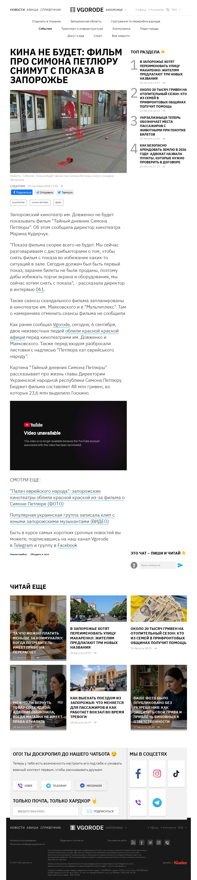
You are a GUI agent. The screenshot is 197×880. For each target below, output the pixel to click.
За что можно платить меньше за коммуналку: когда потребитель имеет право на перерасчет (38, 642)
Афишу (142, 9)
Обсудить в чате (40, 554)
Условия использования (23, 840)
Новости (17, 9)
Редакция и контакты (71, 840)
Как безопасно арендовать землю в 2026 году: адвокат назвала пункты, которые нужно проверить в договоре (163, 153)
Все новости (121, 36)
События (45, 28)
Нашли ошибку (18, 554)
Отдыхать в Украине (46, 21)
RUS (174, 9)
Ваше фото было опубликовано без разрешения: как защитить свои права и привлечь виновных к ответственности (158, 710)
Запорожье (114, 827)
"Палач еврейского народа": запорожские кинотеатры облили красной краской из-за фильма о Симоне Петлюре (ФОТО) (67, 497)
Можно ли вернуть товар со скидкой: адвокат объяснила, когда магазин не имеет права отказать (37, 712)
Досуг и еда (76, 36)
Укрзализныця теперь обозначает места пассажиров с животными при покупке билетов (163, 126)
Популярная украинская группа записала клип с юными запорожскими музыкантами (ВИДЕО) (62, 518)
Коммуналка (121, 28)
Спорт (98, 36)
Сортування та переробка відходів (135, 21)
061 (40, 289)
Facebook (67, 545)
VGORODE (90, 827)
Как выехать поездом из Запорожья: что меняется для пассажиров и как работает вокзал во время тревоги (97, 707)
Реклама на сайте (117, 840)
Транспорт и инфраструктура (82, 28)
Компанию (157, 9)
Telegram (23, 545)
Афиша (32, 9)
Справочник (50, 9)
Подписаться (104, 811)
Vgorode (61, 324)
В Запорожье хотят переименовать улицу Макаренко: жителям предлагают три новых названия (161, 70)
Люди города (149, 28)
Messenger (94, 785)
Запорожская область (85, 21)
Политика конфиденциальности (27, 844)
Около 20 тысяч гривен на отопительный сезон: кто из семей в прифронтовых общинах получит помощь (158, 635)
